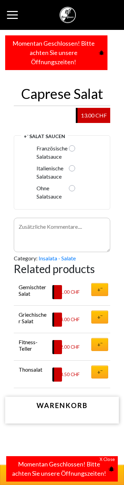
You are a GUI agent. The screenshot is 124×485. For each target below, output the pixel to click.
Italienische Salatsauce (50, 172)
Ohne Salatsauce (49, 192)
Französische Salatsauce (52, 152)
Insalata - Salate (57, 258)
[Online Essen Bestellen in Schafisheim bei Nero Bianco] (68, 15)
